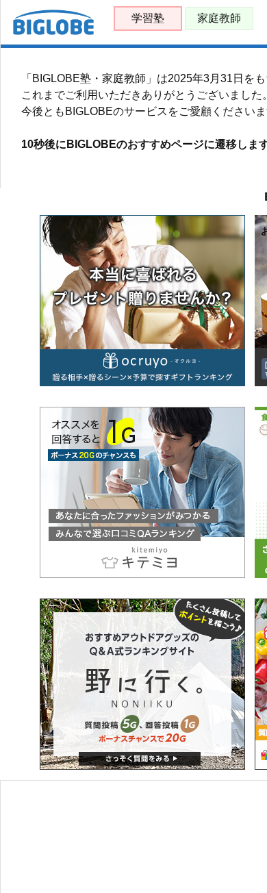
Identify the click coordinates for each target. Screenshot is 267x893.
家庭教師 (219, 18)
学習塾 (147, 18)
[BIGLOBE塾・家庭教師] (53, 32)
